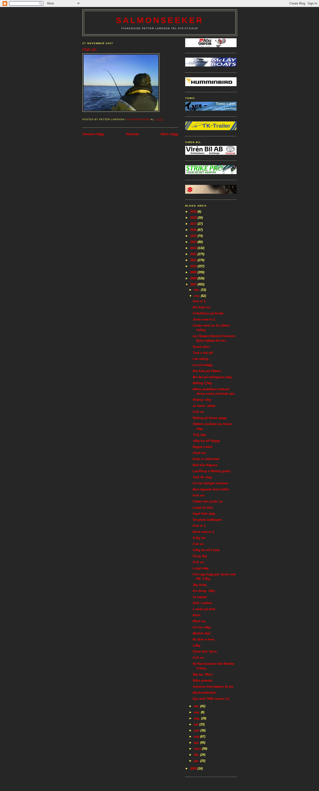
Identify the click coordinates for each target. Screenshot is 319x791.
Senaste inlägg (93, 134)
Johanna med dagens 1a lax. (213, 686)
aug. (197, 718)
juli (196, 724)
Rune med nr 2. (204, 532)
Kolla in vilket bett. (206, 459)
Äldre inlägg (169, 134)
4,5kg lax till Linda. (206, 550)
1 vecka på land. (204, 609)
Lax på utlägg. (203, 365)
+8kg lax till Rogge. (207, 441)
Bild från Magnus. (205, 465)
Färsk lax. (200, 453)
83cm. (197, 615)
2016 (194, 230)
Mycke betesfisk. (204, 692)
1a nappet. (200, 597)
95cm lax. (199, 621)
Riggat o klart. (203, 447)
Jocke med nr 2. (204, 319)
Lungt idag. (201, 568)
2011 (194, 260)
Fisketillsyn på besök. (208, 313)
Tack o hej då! (203, 353)
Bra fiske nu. (202, 307)
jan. (197, 761)
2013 (194, 248)
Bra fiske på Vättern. (207, 371)
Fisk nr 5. (199, 301)
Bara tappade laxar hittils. (211, 489)
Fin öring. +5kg (204, 591)
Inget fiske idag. (204, 513)
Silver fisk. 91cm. (205, 651)
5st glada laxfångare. (208, 519)
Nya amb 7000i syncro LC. (211, 698)
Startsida (132, 134)
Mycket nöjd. (202, 633)
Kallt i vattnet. (203, 603)
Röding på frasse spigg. (210, 418)
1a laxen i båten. (204, 406)
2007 (194, 284)
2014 (194, 242)
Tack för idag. (203, 477)
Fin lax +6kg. (202, 627)
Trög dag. (200, 434)
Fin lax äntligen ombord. (210, 483)
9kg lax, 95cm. (203, 674)
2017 (194, 223)
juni (197, 730)
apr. (197, 742)
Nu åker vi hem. (204, 639)
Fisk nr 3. (199, 525)
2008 (194, 278)
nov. (197, 296)
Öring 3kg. (200, 556)
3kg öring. (200, 585)
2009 (194, 272)
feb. (197, 754)
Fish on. (199, 412)
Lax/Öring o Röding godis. (212, 471)
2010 (194, 266)
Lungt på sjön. (203, 507)
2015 (194, 236)
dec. (197, 290)
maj (197, 736)
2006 (194, 768)
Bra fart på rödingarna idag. (213, 377)
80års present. (203, 680)
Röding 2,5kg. (203, 383)
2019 (194, 211)
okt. (197, 706)
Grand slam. (201, 346)
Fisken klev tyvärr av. (208, 501)
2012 (194, 254)
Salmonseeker (160, 20)
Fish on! (199, 495)
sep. (197, 712)
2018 (194, 217)
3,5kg (196, 645)
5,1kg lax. (199, 538)
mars (198, 748)
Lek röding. (201, 359)
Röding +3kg (202, 399)
